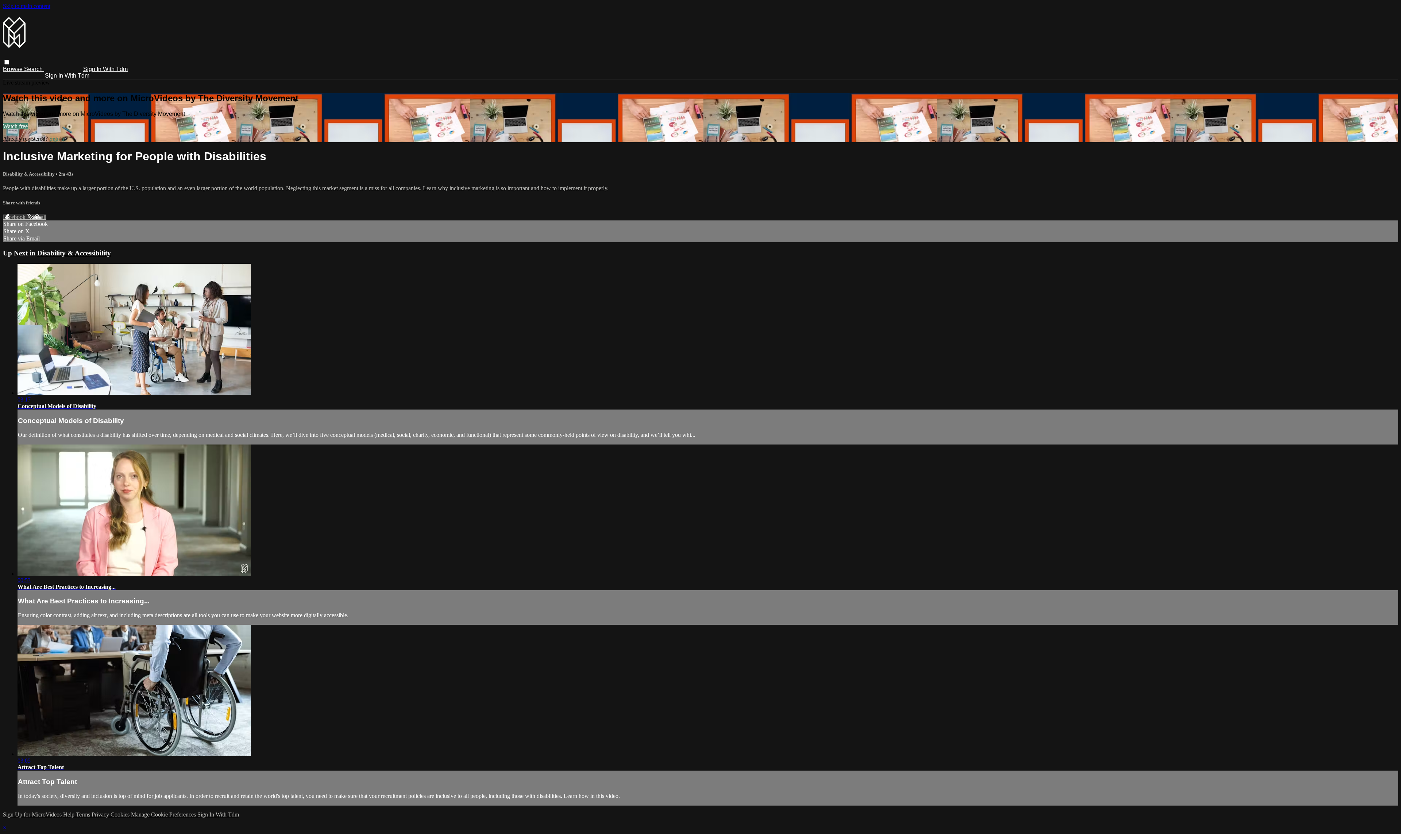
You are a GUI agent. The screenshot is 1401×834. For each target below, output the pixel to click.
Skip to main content (26, 6)
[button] (6, 62)
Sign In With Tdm (105, 69)
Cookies (121, 814)
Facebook (15, 217)
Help (69, 814)
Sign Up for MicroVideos (32, 814)
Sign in (57, 139)
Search (34, 69)
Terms (84, 814)
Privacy (101, 814)
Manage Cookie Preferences (164, 814)
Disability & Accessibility (29, 174)
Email (39, 217)
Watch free (15, 126)
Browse (13, 69)
